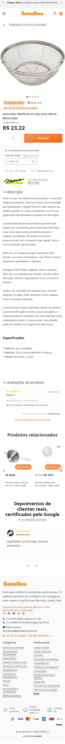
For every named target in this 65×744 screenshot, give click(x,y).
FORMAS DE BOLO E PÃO (15, 662)
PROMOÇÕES (40, 671)
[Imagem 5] (38, 96)
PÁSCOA (7, 680)
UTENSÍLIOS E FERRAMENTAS (10, 676)
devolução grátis (15, 102)
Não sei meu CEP (30, 155)
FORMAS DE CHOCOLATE (15, 666)
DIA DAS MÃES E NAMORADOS (10, 690)
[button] (61, 13)
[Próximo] (61, 2)
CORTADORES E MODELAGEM (10, 653)
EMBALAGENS (9, 658)
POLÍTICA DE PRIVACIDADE (47, 685)
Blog (36, 693)
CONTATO (38, 655)
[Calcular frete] (33, 161)
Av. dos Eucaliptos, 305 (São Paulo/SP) (28, 635)
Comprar (43, 138)
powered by (32, 736)
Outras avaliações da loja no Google (32, 419)
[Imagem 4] (35, 96)
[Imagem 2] (30, 96)
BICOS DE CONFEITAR (13, 647)
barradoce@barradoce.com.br (20, 630)
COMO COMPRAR (42, 651)
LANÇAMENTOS (41, 663)
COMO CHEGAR (41, 647)
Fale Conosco (13, 627)
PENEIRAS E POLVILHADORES (27, 25)
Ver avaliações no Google (33, 519)
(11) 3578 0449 (13, 618)
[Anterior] (4, 2)
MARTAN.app (54, 413)
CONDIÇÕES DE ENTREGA (46, 659)
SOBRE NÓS (39, 681)
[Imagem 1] (27, 96)
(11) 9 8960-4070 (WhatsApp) (21, 622)
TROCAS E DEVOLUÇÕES (45, 689)
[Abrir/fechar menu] (4, 13)
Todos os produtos (12, 695)
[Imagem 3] (33, 96)
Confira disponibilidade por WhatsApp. (26, 609)
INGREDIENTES (10, 670)
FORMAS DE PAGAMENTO (46, 667)
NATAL (6, 684)
